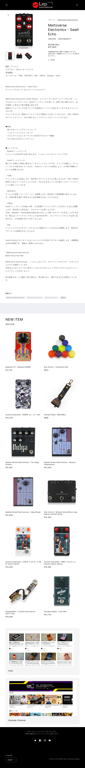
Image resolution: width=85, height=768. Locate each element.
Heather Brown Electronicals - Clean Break (23, 512)
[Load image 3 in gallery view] (28, 56)
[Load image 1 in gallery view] (10, 56)
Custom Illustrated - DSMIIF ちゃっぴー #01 (22, 415)
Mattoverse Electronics (68, 20)
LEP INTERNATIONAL (61, 759)
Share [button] (52, 60)
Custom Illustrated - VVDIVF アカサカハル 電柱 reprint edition (23, 563)
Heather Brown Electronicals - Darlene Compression (60, 463)
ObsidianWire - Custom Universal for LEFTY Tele (20, 613)
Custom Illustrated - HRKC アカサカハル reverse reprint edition (60, 563)
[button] (6, 5)
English (10, 760)
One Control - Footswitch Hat (56, 367)
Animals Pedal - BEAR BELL (55, 415)
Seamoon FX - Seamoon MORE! (18, 367)
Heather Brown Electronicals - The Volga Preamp (22, 463)
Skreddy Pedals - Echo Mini (55, 612)
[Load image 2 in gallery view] (19, 56)
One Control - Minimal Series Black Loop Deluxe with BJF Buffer (60, 513)
